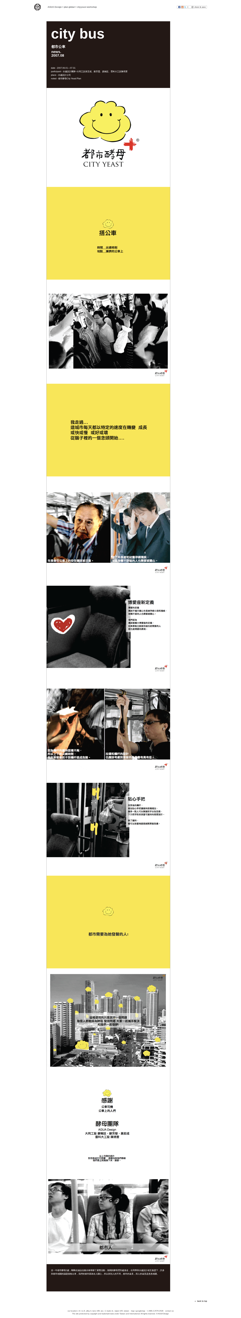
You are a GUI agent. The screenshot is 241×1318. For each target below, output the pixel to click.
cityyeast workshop (87, 7)
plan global (69, 7)
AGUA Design (55, 7)
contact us (169, 1311)
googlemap (140, 1311)
